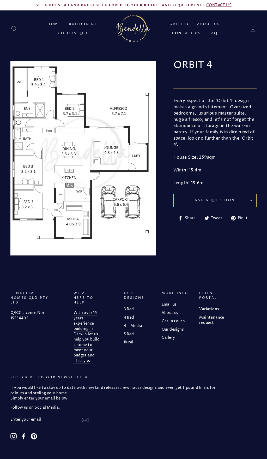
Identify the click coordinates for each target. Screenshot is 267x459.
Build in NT (83, 24)
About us (208, 24)
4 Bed (129, 317)
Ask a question (215, 200)
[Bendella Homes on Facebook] (24, 436)
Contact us (186, 33)
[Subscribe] (85, 420)
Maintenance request (211, 320)
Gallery (179, 24)
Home (54, 24)
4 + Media (133, 326)
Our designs (173, 329)
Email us (169, 304)
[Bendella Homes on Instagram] (13, 436)
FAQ (213, 33)
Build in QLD (72, 33)
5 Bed (129, 334)
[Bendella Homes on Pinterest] (34, 436)
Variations (209, 309)
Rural (129, 342)
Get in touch (173, 321)
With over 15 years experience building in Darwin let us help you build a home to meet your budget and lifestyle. (87, 337)
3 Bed (129, 309)
